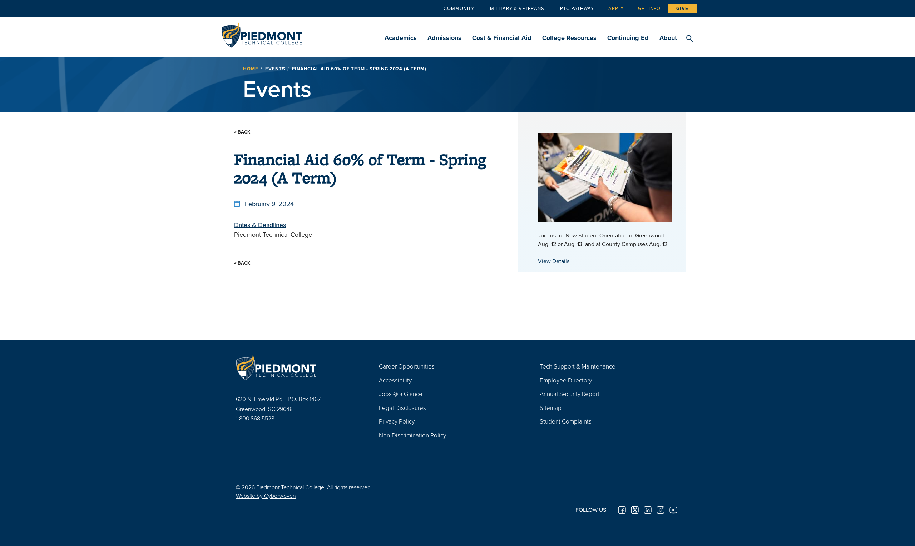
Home (250, 68)
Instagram (660, 510)
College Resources (569, 37)
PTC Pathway (577, 8)
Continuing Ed (628, 37)
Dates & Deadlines (260, 224)
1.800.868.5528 (255, 418)
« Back (242, 132)
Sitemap (551, 408)
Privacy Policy (397, 421)
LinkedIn (648, 510)
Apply (616, 8)
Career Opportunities (407, 366)
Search (689, 39)
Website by (266, 496)
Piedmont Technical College (262, 33)
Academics (401, 37)
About (668, 37)
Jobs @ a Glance (400, 394)
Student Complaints (566, 421)
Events (275, 68)
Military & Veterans (517, 8)
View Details (553, 261)
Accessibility (395, 380)
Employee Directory (566, 380)
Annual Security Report (569, 394)
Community (459, 8)
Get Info (649, 8)
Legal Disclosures (402, 408)
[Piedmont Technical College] (296, 367)
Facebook (622, 510)
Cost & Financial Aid (501, 37)
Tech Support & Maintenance (577, 366)
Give (682, 8)
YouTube (673, 510)
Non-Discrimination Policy (412, 435)
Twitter (635, 510)
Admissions (444, 37)
